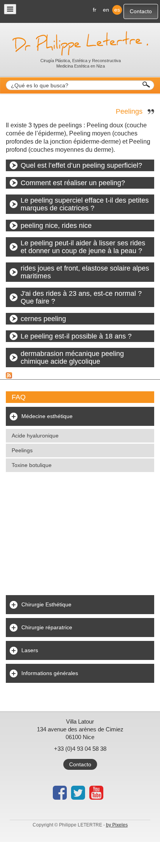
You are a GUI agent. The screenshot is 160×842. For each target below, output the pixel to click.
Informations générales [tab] (49, 673)
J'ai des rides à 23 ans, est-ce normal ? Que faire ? (81, 297)
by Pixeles (117, 825)
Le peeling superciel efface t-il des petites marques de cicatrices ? (85, 204)
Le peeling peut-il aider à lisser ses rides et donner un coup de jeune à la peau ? (83, 247)
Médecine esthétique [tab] (47, 416)
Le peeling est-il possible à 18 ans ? (76, 336)
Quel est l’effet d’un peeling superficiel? (81, 165)
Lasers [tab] (29, 650)
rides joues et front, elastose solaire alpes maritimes (85, 272)
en (106, 10)
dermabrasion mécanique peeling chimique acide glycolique (72, 357)
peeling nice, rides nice (56, 225)
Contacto (141, 11)
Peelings (129, 111)
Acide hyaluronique (35, 435)
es (117, 10)
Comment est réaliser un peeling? (73, 183)
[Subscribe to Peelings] (9, 375)
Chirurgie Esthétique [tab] (46, 604)
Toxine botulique (32, 465)
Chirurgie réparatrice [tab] (46, 627)
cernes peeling (43, 319)
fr (94, 10)
